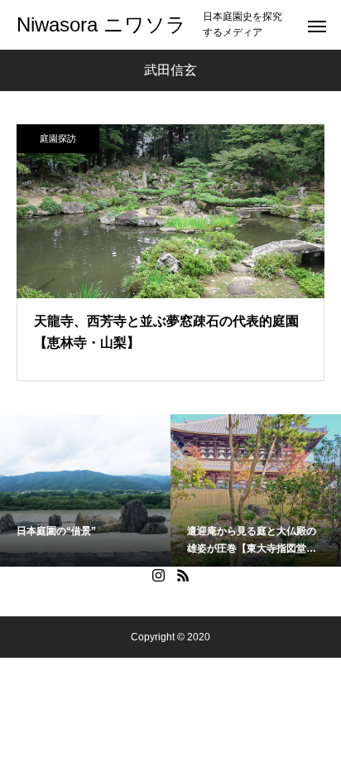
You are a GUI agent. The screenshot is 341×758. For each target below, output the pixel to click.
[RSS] (183, 575)
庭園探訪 (58, 138)
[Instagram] (158, 575)
